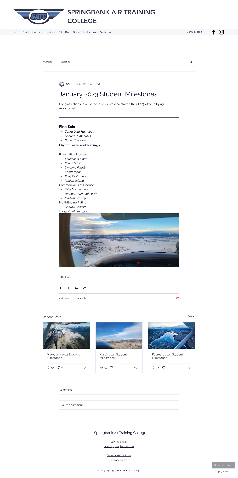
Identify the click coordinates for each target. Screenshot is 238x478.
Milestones (64, 61)
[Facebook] (213, 32)
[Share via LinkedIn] (76, 288)
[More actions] (177, 84)
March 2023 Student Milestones (113, 356)
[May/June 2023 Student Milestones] (66, 335)
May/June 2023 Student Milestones (63, 356)
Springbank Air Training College (120, 433)
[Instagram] (221, 32)
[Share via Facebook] (60, 288)
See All (191, 316)
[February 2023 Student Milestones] (171, 335)
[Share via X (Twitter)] (68, 288)
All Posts (47, 61)
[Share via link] (84, 288)
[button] (191, 62)
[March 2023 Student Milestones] (119, 335)
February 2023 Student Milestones (167, 356)
